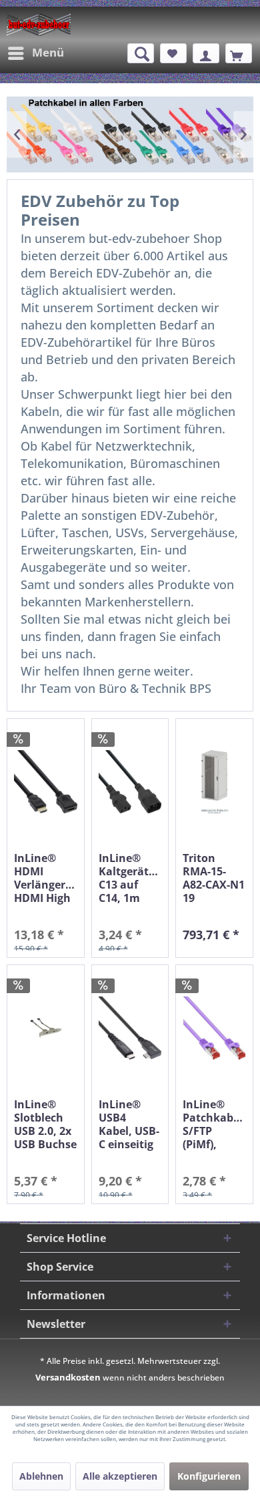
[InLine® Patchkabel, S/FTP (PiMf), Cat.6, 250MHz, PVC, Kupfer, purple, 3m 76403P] (214, 1028)
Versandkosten (68, 1377)
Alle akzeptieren (120, 1476)
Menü (48, 52)
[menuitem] (35, 53)
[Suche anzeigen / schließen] (140, 53)
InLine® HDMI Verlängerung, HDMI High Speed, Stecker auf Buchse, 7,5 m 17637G (45, 878)
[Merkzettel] (173, 53)
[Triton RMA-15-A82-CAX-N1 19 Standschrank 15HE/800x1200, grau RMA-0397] (214, 782)
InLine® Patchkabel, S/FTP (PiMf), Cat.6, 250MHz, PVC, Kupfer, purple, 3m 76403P (214, 1124)
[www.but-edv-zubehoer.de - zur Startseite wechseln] (39, 24)
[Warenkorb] (238, 53)
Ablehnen (41, 1476)
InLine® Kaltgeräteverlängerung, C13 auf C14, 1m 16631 (130, 878)
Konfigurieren (209, 1476)
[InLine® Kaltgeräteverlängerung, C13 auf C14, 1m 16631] (130, 782)
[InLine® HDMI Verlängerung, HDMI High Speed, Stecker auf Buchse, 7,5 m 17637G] (45, 782)
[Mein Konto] (206, 53)
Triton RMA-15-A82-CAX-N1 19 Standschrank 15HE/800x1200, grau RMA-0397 (214, 878)
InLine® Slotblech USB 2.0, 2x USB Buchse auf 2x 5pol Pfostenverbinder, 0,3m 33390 (45, 1124)
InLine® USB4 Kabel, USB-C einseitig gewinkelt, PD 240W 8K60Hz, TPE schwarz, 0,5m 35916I (130, 1124)
